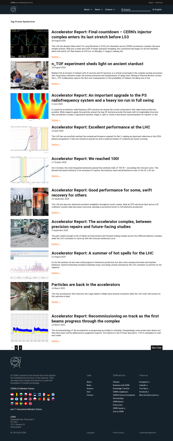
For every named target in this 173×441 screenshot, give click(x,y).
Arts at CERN (118, 412)
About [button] (87, 9)
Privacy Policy (118, 433)
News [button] (97, 9)
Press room (117, 405)
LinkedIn (142, 385)
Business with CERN (121, 385)
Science (108, 9)
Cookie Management (147, 433)
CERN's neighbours (120, 392)
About (89, 382)
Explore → (56, 57)
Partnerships (118, 398)
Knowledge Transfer (121, 389)
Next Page (156, 347)
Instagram (143, 382)
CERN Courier (118, 408)
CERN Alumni (118, 402)
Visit (88, 392)
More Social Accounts (148, 395)
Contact (90, 395)
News (89, 385)
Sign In (151, 3)
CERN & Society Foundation (124, 395)
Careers (116, 382)
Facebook (143, 392)
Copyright (91, 433)
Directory (159, 3)
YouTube (143, 389)
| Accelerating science (22, 3)
